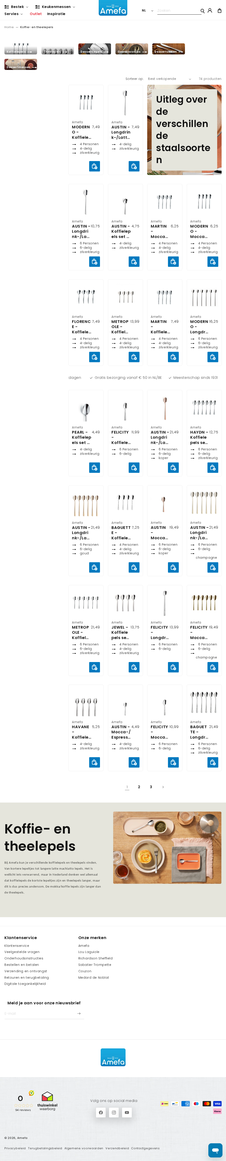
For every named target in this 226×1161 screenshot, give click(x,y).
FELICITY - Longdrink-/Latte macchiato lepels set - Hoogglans (160, 632)
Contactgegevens (145, 1148)
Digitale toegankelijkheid (25, 984)
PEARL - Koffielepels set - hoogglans (81, 437)
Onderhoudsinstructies (23, 958)
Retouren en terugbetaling (26, 977)
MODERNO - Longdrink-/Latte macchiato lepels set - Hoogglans (199, 326)
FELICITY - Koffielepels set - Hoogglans (121, 437)
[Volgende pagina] (163, 787)
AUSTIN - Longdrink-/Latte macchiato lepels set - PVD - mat (160, 437)
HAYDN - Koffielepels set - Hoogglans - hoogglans (199, 437)
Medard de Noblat (93, 977)
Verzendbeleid (117, 1148)
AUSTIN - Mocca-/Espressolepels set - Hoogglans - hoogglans (121, 732)
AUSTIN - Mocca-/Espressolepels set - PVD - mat (160, 532)
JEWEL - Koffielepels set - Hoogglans (120, 632)
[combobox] (179, 11)
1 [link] (127, 786)
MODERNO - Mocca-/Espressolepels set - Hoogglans (199, 231)
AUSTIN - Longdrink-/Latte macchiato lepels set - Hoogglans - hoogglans (121, 132)
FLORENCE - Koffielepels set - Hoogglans (81, 326)
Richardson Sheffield (95, 958)
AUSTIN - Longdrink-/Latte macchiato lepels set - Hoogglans (81, 231)
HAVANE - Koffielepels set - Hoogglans (81, 732)
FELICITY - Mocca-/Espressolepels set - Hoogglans (160, 732)
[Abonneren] (79, 1013)
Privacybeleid (15, 1148)
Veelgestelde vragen (22, 952)
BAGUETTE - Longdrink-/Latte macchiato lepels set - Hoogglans (199, 732)
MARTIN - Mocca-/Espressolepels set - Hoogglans (160, 231)
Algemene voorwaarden (83, 1148)
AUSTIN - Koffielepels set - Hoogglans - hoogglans (121, 231)
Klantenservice (16, 945)
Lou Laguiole (89, 952)
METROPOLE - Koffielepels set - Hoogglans (120, 326)
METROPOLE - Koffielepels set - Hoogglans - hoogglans (81, 632)
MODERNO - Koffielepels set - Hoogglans (81, 132)
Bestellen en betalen (21, 965)
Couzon (85, 971)
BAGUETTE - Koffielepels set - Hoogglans (121, 532)
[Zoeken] (202, 11)
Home (9, 27)
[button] (17, 7)
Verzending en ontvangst (25, 971)
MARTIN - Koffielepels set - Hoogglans (160, 326)
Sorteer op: (135, 79)
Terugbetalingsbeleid (45, 1148)
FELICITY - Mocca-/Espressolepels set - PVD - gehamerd (199, 632)
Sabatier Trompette (94, 965)
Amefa (83, 945)
